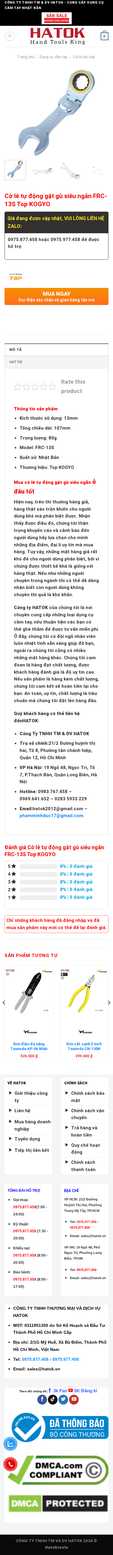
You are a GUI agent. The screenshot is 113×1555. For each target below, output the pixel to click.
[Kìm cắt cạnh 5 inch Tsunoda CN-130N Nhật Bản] (84, 992)
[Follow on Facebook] (42, 1400)
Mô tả (15, 350)
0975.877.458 (35, 1359)
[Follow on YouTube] (74, 1400)
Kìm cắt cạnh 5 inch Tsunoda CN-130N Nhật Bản (84, 1049)
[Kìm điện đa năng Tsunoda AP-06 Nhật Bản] (29, 992)
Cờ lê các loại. (84, 57)
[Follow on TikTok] (53, 1400)
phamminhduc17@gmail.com (51, 815)
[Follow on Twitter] (63, 1400)
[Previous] (14, 112)
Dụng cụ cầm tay (53, 57)
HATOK (15, 362)
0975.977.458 (24, 1231)
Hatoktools (56, 1547)
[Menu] (9, 36)
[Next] (98, 112)
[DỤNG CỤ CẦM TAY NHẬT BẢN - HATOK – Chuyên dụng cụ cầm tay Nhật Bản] (58, 36)
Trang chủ (25, 57)
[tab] (56, 349)
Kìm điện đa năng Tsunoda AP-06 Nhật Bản (29, 1049)
